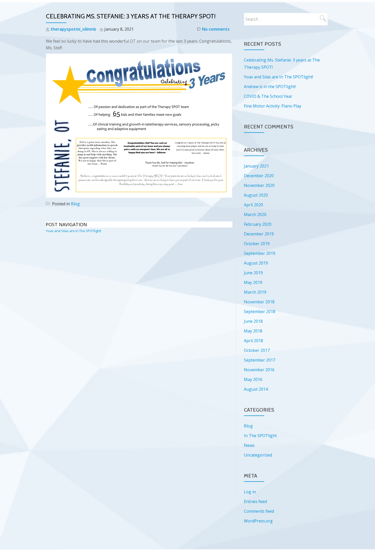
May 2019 (253, 282)
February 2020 (257, 224)
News (249, 445)
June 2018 (253, 321)
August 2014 (256, 389)
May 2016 (253, 379)
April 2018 (253, 340)
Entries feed (255, 501)
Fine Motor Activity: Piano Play (272, 106)
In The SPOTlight (260, 435)
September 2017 (259, 360)
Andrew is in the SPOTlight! (270, 86)
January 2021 (256, 166)
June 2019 (253, 273)
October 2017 (257, 350)
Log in (250, 492)
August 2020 (256, 195)
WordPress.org (258, 521)
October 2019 (257, 243)
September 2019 (259, 253)
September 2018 (259, 311)
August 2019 (256, 263)
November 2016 (259, 370)
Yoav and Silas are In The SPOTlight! (73, 231)
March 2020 (255, 214)
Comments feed (259, 511)
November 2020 (259, 185)
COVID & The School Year (268, 96)
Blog (75, 204)
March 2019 (255, 292)
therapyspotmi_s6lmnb (73, 29)
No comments (216, 29)
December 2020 (259, 175)
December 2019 (259, 234)
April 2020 (253, 205)
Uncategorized (258, 455)
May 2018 (253, 331)
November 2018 (259, 302)
